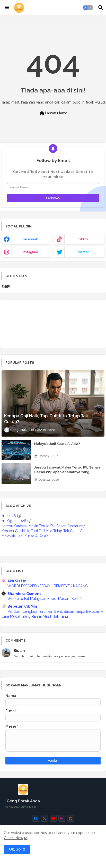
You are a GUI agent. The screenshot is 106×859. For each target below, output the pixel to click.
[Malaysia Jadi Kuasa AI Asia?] (16, 450)
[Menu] (7, 7)
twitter (83, 252)
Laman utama (53, 113)
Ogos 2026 (17, 521)
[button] (88, 7)
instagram (30, 252)
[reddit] (70, 818)
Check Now (13, 838)
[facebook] (35, 818)
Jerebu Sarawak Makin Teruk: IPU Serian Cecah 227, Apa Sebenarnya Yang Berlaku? (67, 472)
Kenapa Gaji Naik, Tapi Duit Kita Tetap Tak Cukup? (42, 531)
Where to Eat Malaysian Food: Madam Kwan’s (45, 599)
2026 (12, 516)
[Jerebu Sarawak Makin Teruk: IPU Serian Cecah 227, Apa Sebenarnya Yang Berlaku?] (16, 473)
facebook (30, 239)
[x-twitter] (44, 818)
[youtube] (53, 818)
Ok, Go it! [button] (17, 849)
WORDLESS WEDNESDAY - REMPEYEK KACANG (47, 586)
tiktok (83, 239)
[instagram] (61, 818)
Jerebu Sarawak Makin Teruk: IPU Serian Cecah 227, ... (45, 526)
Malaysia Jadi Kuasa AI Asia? (57, 444)
